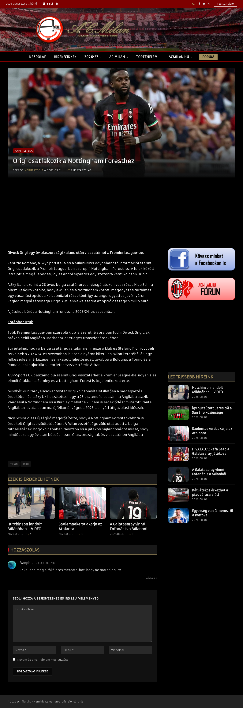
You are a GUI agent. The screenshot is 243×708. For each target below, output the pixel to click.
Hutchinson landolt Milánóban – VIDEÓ (25, 526)
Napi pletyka (23, 150)
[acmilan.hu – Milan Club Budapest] (82, 29)
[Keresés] (194, 4)
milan (13, 464)
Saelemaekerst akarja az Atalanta (80, 526)
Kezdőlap (37, 57)
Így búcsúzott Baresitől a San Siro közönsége (212, 410)
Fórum (208, 57)
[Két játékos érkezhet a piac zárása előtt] (178, 495)
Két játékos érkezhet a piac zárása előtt (210, 492)
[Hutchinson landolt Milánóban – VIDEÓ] (31, 503)
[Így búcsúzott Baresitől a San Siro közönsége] (178, 413)
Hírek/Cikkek (65, 57)
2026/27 (91, 57)
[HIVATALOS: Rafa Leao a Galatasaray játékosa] (178, 454)
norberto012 (33, 170)
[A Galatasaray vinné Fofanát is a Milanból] (133, 503)
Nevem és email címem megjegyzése (43, 659)
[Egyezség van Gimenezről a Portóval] (178, 515)
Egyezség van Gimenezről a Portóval (212, 513)
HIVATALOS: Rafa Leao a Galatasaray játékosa (210, 451)
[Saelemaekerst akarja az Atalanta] (82, 503)
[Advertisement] (82, 217)
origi (25, 464)
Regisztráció (225, 3)
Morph (25, 563)
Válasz (150, 577)
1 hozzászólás (81, 170)
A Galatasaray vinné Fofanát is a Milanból (128, 526)
